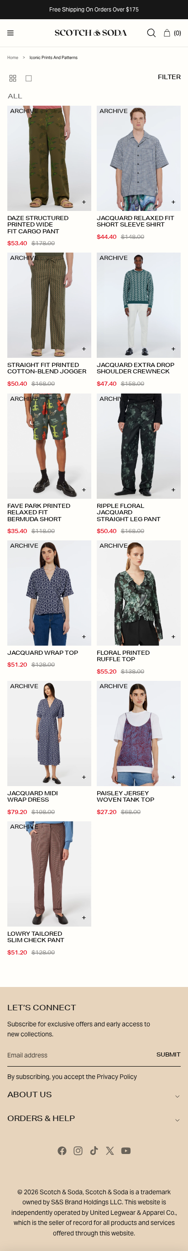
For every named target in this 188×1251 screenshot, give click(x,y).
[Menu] (10, 32)
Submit (169, 1055)
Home (12, 57)
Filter (169, 78)
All (15, 97)
